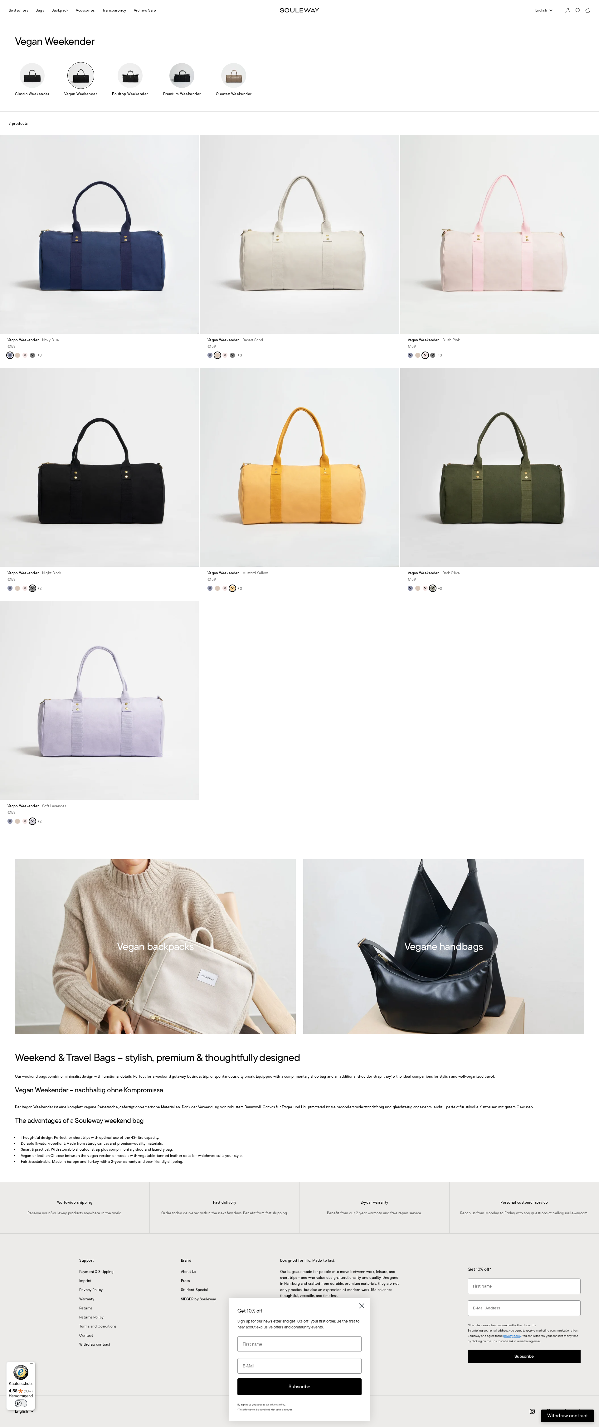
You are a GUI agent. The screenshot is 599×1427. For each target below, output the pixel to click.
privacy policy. (277, 1404)
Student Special (194, 1289)
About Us (188, 1271)
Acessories (85, 10)
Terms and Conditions (97, 1326)
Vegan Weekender (33, 340)
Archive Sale (145, 10)
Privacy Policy (91, 1289)
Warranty (86, 1299)
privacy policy (512, 1335)
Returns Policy (91, 1317)
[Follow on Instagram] (532, 1411)
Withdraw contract (94, 1344)
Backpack (59, 10)
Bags (40, 10)
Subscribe (524, 1356)
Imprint (85, 1280)
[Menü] (31, 1365)
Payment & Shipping (96, 1271)
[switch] (21, 1403)
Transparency (114, 10)
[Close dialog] (361, 1305)
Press (185, 1280)
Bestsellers (18, 10)
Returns (85, 1308)
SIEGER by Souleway (198, 1299)
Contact (86, 1335)
